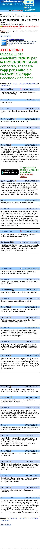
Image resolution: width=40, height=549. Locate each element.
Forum (27, 7)
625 (33, 83)
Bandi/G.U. (29, 10)
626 (37, 83)
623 (27, 83)
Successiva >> (5, 85)
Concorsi (29, 5)
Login (12, 10)
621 (21, 83)
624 (30, 83)
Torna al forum (5, 36)
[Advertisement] (17, 260)
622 (24, 83)
